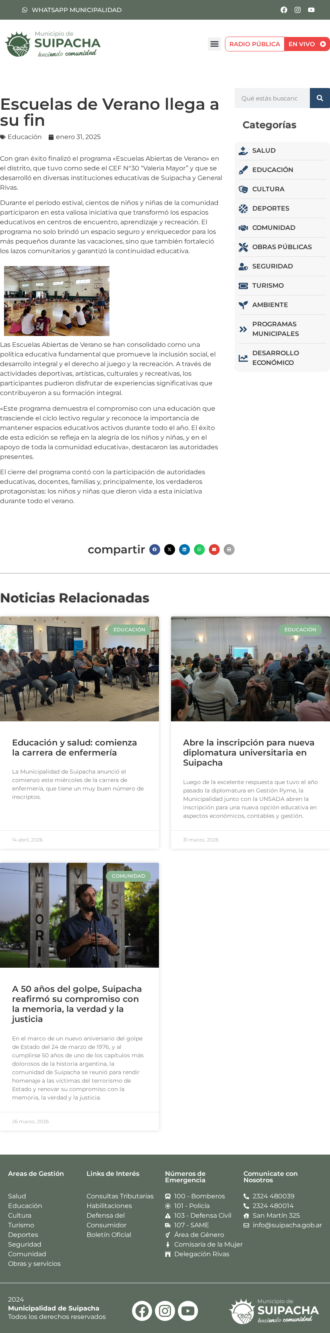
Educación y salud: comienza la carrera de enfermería (74, 747)
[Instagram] (297, 10)
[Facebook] (284, 10)
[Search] (320, 98)
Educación (25, 137)
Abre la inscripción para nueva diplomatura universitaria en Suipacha (249, 752)
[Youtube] (311, 10)
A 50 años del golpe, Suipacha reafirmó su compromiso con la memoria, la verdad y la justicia (77, 1004)
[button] (214, 44)
